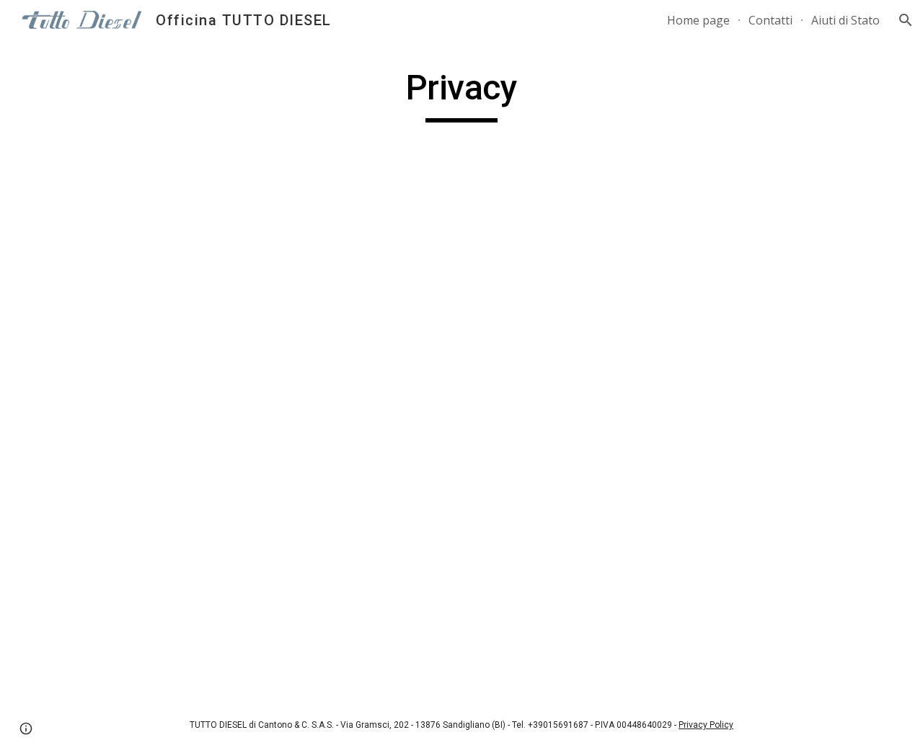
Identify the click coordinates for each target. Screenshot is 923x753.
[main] (461, 94)
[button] (905, 20)
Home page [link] (698, 20)
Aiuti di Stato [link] (845, 20)
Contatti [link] (770, 20)
